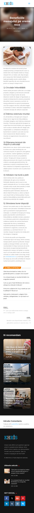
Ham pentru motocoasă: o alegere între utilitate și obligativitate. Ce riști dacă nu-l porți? (16, 296)
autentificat (15, 424)
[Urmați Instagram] (17, 503)
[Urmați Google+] (17, 498)
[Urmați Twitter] (12, 498)
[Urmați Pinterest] (23, 498)
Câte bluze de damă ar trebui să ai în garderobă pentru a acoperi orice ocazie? (20, 471)
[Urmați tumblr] (12, 503)
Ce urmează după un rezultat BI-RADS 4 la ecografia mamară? (20, 481)
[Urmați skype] (23, 503)
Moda (23, 28)
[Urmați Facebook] (6, 498)
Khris (10, 28)
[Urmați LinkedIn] (6, 503)
